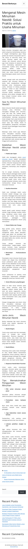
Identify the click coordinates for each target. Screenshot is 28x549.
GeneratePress (14, 546)
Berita (5, 470)
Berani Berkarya (9, 4)
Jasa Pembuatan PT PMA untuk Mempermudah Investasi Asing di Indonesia (11, 519)
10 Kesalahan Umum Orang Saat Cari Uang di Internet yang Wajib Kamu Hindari (13, 475)
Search (4, 489)
